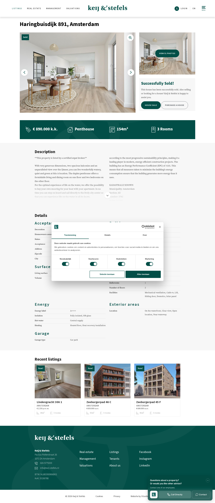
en (194, 8)
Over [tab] (145, 235)
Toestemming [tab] (70, 235)
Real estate (34, 8)
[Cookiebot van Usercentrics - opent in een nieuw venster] (143, 227)
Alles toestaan (143, 274)
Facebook (145, 452)
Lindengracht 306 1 (49, 402)
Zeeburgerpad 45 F (148, 402)
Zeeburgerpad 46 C (98, 402)
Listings (17, 8)
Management (53, 8)
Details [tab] (108, 235)
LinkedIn (144, 465)
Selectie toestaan (107, 274)
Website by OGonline (140, 496)
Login (184, 8)
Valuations (73, 8)
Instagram (145, 459)
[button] (24, 72)
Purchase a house (174, 105)
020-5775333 (46, 463)
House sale (151, 105)
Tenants (114, 459)
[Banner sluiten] (160, 227)
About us (114, 465)
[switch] (93, 264)
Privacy (116, 496)
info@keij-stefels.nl (49, 468)
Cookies (99, 496)
